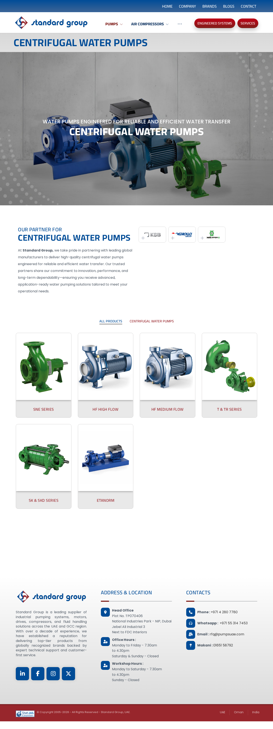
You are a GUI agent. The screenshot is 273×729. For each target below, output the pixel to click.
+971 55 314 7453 (234, 623)
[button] (22, 673)
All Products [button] (110, 321)
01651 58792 (223, 645)
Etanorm (106, 500)
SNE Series (43, 409)
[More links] (180, 26)
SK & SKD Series (44, 500)
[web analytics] (25, 713)
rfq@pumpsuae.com (227, 634)
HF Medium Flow (167, 409)
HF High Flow (105, 409)
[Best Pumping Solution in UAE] (51, 22)
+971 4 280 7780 (224, 612)
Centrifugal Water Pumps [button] (152, 321)
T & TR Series (229, 409)
